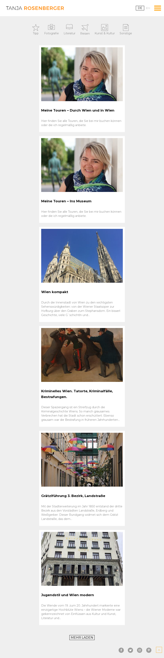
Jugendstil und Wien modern (67, 595)
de (140, 8)
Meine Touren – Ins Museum (66, 201)
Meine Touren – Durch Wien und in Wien (77, 110)
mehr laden (82, 637)
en (148, 8)
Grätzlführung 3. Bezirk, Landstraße (73, 496)
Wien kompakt (54, 292)
